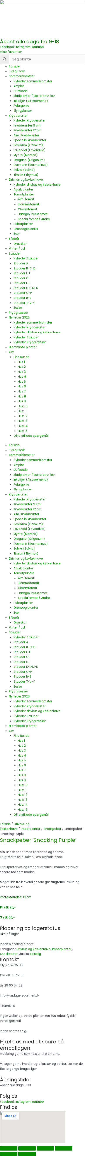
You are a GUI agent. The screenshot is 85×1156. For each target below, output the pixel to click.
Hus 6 (22, 386)
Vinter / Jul (17, 249)
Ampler (19, 86)
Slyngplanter (23, 111)
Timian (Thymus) (26, 175)
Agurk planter (23, 189)
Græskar (20, 244)
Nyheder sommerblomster (33, 81)
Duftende (21, 91)
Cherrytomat (27, 209)
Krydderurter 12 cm (27, 130)
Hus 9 (22, 401)
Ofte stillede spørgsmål (31, 436)
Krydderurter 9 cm (27, 125)
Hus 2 (22, 367)
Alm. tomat (26, 199)
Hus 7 (22, 391)
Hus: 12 (22, 416)
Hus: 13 (22, 421)
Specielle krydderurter (30, 140)
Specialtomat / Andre (34, 219)
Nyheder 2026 (19, 317)
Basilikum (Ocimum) (28, 145)
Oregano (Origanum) (29, 160)
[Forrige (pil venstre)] (8, 1154)
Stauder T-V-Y (24, 303)
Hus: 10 (22, 406)
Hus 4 (22, 377)
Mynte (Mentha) (26, 155)
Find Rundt (21, 357)
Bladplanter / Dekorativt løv (34, 96)
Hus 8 (22, 396)
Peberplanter (23, 224)
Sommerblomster (22, 76)
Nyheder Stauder (26, 258)
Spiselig (35, 954)
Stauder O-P (23, 293)
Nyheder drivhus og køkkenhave (37, 185)
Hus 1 (21, 362)
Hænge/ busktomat (33, 214)
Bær (17, 234)
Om (11, 352)
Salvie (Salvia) (24, 170)
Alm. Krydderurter (26, 135)
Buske (18, 308)
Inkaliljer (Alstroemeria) (31, 101)
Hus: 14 (23, 426)
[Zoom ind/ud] (8, 1148)
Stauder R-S (22, 298)
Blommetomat (28, 204)
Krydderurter (18, 116)
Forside (14, 66)
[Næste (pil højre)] (27, 1154)
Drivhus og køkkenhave (26, 180)
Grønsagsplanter (26, 229)
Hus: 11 (22, 411)
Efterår (14, 239)
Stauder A (21, 263)
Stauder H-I (22, 283)
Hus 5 (22, 382)
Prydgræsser (18, 313)
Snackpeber (52, 829)
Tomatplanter (24, 194)
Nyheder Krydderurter (30, 120)
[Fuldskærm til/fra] (27, 1148)
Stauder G (21, 278)
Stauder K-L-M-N (26, 288)
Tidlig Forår (17, 71)
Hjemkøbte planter (23, 347)
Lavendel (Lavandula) (30, 150)
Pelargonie (21, 106)
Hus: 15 (22, 431)
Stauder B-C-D (25, 268)
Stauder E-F (22, 273)
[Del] (45, 1148)
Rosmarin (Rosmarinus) (31, 165)
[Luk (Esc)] (63, 1148)
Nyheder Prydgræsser (30, 342)
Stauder (15, 254)
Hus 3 (22, 372)
